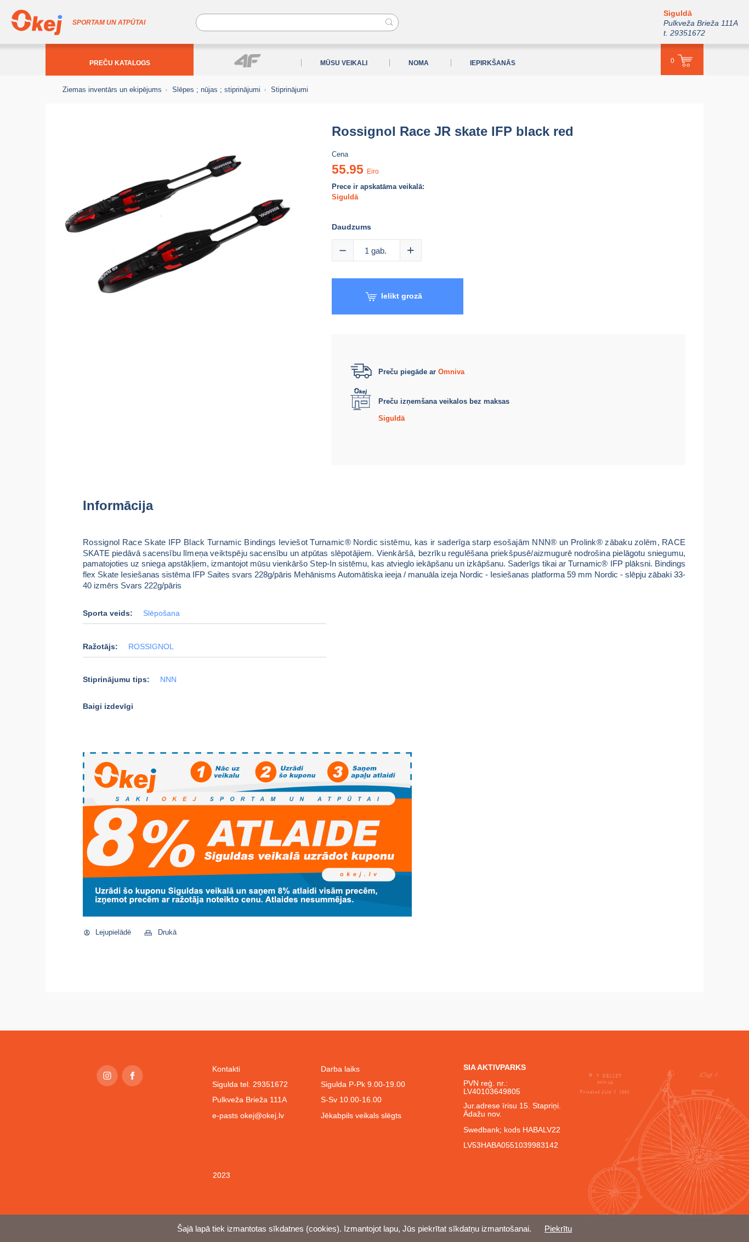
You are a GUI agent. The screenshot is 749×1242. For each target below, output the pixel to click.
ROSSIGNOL (151, 647)
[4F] (247, 60)
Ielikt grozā (401, 295)
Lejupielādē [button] (113, 932)
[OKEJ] (37, 22)
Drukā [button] (167, 932)
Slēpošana (161, 613)
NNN (168, 680)
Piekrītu (558, 1228)
